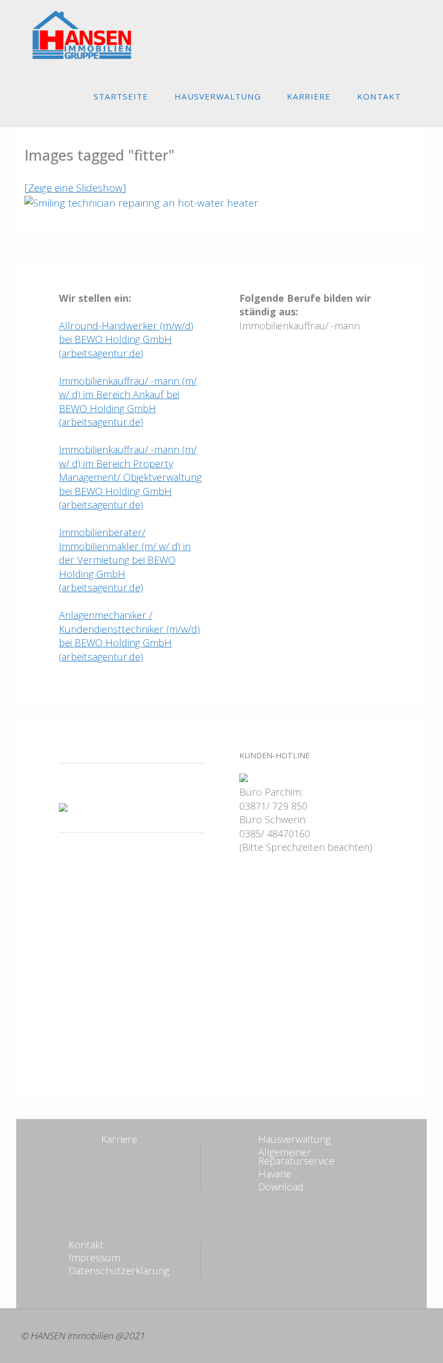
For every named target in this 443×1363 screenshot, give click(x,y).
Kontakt (86, 1244)
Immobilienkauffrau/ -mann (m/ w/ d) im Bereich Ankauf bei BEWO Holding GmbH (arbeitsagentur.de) (128, 401)
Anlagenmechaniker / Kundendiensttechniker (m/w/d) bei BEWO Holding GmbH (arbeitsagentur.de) (129, 635)
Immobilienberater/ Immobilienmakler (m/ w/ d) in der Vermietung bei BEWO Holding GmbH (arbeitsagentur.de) (125, 560)
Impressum (94, 1257)
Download (281, 1186)
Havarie (274, 1173)
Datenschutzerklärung (119, 1270)
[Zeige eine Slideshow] (75, 188)
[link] (424, 96)
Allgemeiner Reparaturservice (296, 1156)
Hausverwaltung (294, 1139)
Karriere (119, 1139)
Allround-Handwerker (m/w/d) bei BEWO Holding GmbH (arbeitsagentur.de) (126, 339)
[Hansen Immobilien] (70, 34)
